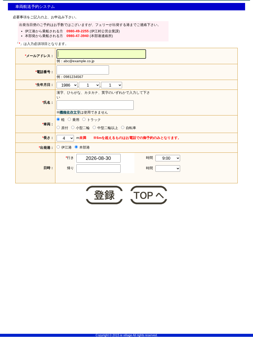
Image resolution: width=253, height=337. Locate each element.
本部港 (84, 147)
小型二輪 (83, 128)
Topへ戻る (148, 196)
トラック (94, 120)
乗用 (75, 120)
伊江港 (66, 147)
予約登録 (104, 196)
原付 (64, 128)
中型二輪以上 (107, 128)
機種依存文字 (70, 112)
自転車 (131, 128)
